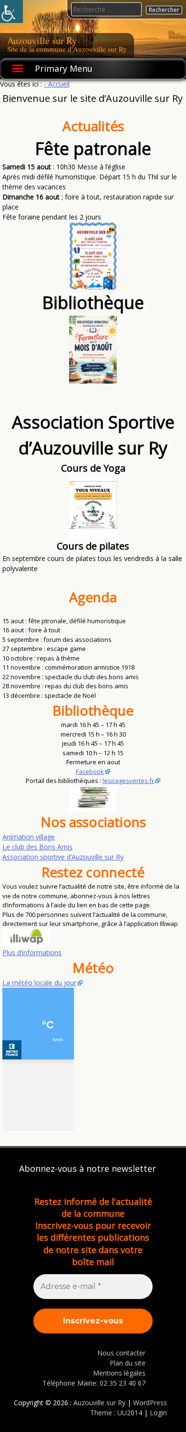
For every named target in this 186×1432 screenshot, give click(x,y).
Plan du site (127, 1362)
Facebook (90, 771)
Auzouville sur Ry (42, 40)
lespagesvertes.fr (128, 780)
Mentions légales (119, 1372)
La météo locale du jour (39, 982)
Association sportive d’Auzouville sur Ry (63, 856)
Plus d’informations (32, 952)
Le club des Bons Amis (37, 846)
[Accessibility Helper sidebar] (11, 11)
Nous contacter (121, 1352)
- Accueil (57, 83)
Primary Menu (64, 68)
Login (158, 1412)
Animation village (28, 836)
